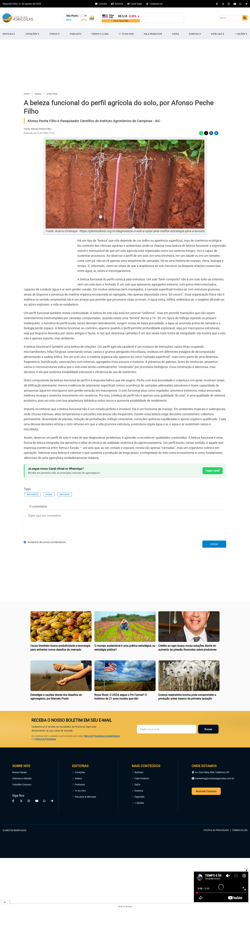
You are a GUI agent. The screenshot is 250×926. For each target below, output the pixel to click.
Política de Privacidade (45, 739)
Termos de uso (239, 830)
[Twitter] (223, 4)
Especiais (139, 796)
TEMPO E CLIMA (100, 33)
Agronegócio (32, 494)
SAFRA (175, 33)
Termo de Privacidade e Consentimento (102, 736)
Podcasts (80, 784)
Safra (137, 784)
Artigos (49, 494)
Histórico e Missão (22, 778)
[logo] (238, 815)
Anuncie (119, 3)
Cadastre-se (156, 3)
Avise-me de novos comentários (47, 542)
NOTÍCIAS (8, 33)
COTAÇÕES (31, 33)
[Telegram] (246, 4)
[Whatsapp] (240, 4)
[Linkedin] (216, 133)
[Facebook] (217, 4)
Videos (78, 778)
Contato (102, 3)
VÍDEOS (53, 33)
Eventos (139, 790)
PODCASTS (75, 33)
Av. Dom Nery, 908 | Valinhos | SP (212, 772)
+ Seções (139, 803)
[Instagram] (229, 4)
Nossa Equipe (19, 772)
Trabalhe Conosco (21, 784)
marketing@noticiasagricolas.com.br (214, 778)
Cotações (80, 772)
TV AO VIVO (128, 33)
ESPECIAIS (216, 33)
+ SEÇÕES (240, 33)
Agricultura (64, 494)
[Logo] (18, 18)
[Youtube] (235, 4)
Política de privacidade (216, 830)
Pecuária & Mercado (85, 796)
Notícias (139, 772)
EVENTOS (194, 33)
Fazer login (136, 3)
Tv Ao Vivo (80, 790)
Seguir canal (213, 470)
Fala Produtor (142, 778)
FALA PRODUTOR (153, 33)
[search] (244, 17)
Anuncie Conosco (206, 791)
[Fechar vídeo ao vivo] (246, 870)
